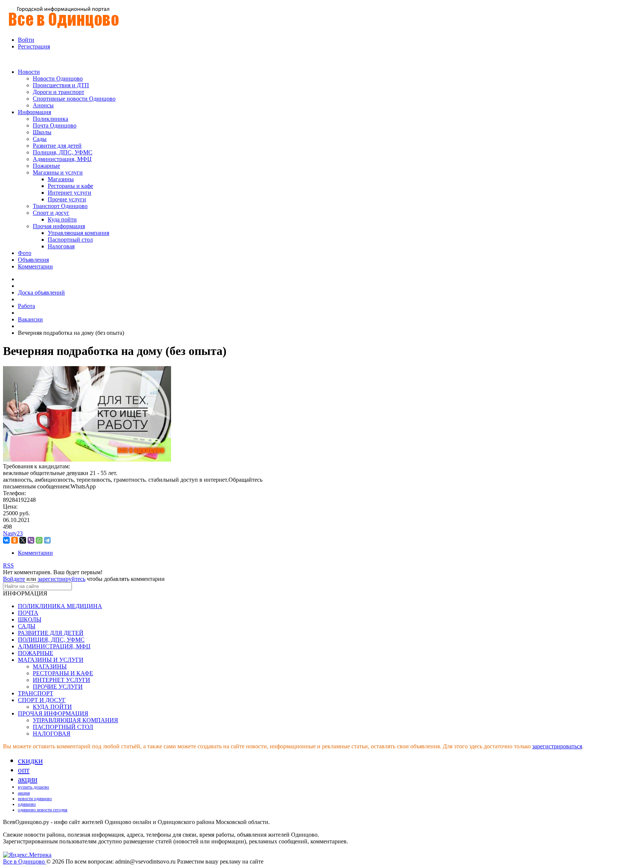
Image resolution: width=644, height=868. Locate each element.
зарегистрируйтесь (61, 579)
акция (24, 793)
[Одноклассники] (14, 540)
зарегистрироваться (557, 746)
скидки (30, 760)
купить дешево (33, 787)
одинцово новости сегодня (42, 809)
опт (23, 769)
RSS (8, 565)
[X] (22, 540)
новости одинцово (35, 798)
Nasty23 (13, 533)
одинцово (27, 804)
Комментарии (35, 553)
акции (27, 779)
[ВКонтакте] (6, 540)
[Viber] (31, 540)
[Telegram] (47, 540)
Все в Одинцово (24, 861)
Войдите (14, 579)
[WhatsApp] (39, 540)
